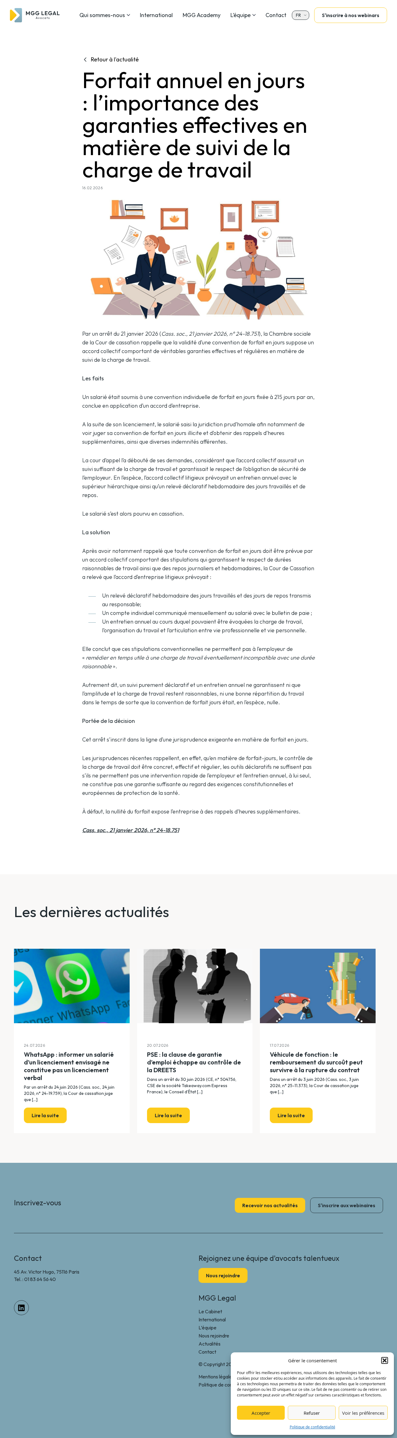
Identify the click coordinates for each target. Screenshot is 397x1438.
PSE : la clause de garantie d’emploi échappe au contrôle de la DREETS (194, 1062)
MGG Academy (202, 15)
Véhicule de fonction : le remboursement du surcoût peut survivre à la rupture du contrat (316, 1062)
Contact (275, 15)
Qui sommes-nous (102, 15)
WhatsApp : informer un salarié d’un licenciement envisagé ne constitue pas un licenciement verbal (69, 1066)
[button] (384, 1360)
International (156, 15)
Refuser (312, 1413)
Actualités (209, 1344)
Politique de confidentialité (312, 1427)
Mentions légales (216, 1376)
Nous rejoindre (213, 1336)
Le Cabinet (210, 1311)
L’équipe (240, 15)
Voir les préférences (363, 1413)
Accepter (261, 1413)
